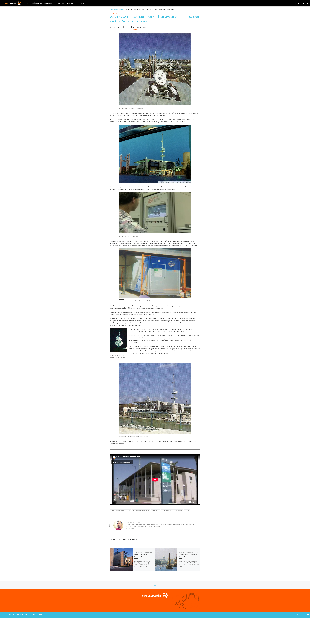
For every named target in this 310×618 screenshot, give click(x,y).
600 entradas (130, 528)
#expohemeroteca (119, 9)
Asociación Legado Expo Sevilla (14, 614)
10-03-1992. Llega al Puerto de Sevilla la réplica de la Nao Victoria (189, 554)
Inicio (111, 9)
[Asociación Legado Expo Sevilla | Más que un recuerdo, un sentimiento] (11, 3)
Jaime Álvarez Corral (117, 29)
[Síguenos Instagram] (300, 3)
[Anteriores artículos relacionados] (194, 544)
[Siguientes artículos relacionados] (198, 544)
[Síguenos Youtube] (303, 3)
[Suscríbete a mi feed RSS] (293, 3)
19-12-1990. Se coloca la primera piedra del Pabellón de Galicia (143, 554)
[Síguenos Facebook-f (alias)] (298, 3)
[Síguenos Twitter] (296, 3)
